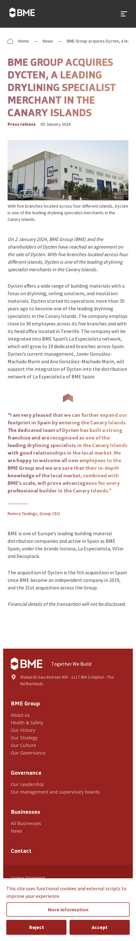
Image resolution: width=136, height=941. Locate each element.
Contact (21, 851)
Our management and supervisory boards (55, 792)
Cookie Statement (28, 878)
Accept (100, 927)
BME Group (25, 704)
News (48, 41)
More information (68, 909)
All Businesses (26, 823)
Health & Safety (27, 723)
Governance (26, 773)
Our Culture (23, 745)
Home (23, 41)
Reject (36, 927)
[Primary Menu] (124, 14)
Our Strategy (24, 738)
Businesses (25, 812)
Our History (23, 730)
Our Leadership (27, 784)
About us (20, 715)
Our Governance (28, 753)
